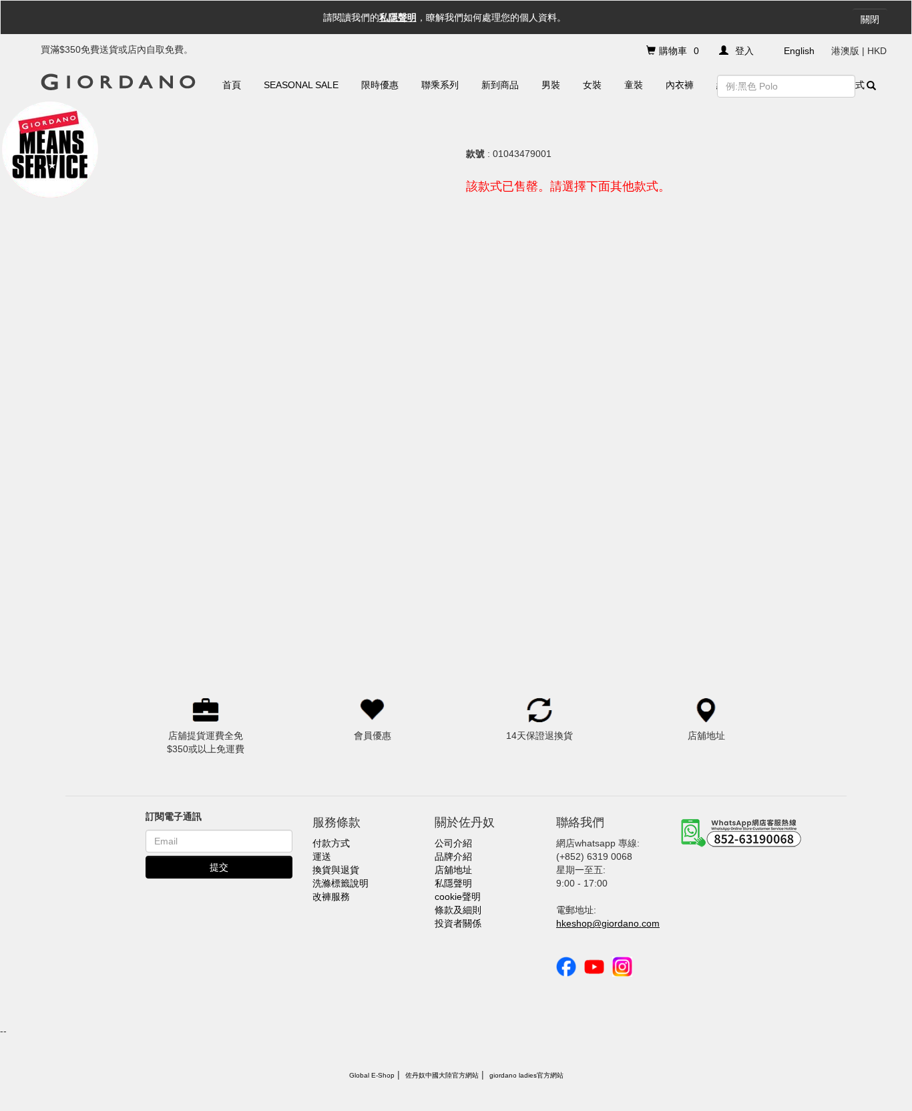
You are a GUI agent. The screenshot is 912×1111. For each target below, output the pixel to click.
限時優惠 (380, 85)
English (799, 50)
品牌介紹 (453, 856)
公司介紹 (453, 843)
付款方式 (331, 843)
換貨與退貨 (335, 869)
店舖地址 (453, 869)
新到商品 (500, 85)
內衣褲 (680, 85)
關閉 (870, 19)
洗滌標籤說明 (340, 883)
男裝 (550, 85)
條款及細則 (458, 910)
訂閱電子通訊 (174, 816)
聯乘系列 (440, 85)
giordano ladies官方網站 (526, 1075)
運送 (321, 856)
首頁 (231, 85)
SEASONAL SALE (301, 85)
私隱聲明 (398, 17)
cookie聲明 (458, 896)
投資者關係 (458, 923)
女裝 (592, 85)
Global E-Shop (372, 1075)
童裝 (633, 85)
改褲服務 (331, 896)
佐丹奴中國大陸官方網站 (442, 1075)
